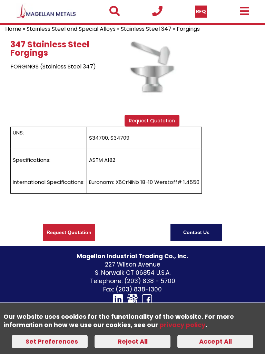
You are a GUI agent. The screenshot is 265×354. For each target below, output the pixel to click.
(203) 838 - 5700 (149, 281)
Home (13, 29)
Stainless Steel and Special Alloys (71, 29)
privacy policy (182, 324)
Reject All (133, 341)
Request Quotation (152, 120)
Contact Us (196, 232)
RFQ (201, 11)
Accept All (215, 341)
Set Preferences (52, 341)
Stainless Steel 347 (146, 29)
